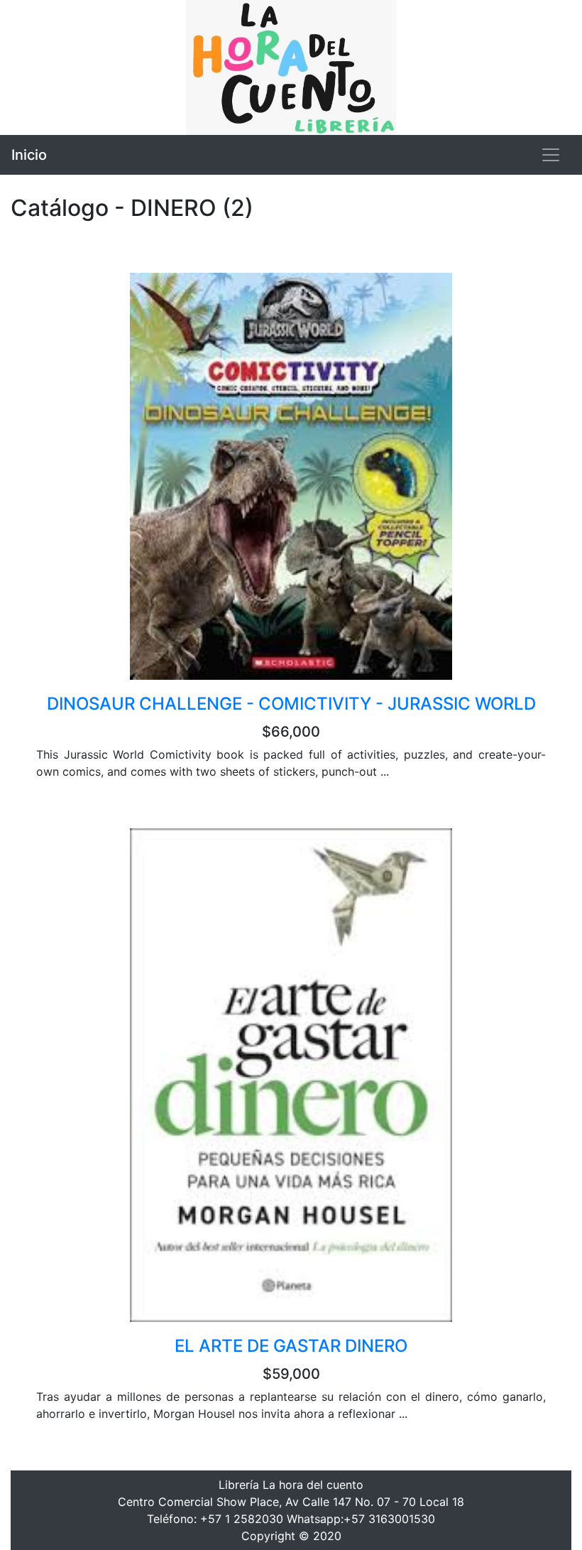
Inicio (29, 154)
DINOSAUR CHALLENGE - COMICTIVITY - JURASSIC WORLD (291, 703)
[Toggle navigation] (551, 155)
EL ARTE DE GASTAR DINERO (291, 1345)
